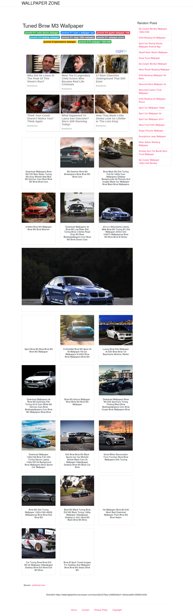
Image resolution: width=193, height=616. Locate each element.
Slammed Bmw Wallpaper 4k (152, 84)
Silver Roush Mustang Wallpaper (154, 69)
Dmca (74, 609)
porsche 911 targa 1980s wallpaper (78, 37)
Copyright (117, 609)
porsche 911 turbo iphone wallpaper (42, 32)
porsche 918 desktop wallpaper (44, 37)
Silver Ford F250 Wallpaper (152, 124)
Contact (85, 609)
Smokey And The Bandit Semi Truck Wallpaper (153, 152)
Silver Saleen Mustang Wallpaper (149, 144)
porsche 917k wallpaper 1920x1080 (95, 41)
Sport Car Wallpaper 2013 (151, 119)
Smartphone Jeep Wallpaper (152, 136)
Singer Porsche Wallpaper (151, 130)
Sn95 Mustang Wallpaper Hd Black (152, 77)
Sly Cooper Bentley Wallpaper (153, 63)
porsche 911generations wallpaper (60, 41)
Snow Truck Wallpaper (149, 57)
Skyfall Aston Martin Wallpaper (153, 52)
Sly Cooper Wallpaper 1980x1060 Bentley (149, 161)
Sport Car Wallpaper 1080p (152, 107)
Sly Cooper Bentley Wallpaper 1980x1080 (153, 30)
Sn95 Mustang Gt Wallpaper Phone (152, 100)
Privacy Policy (101, 609)
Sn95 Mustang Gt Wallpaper (152, 37)
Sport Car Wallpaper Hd (150, 113)
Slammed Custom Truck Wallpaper (150, 91)
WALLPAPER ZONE (41, 3)
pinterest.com (38, 585)
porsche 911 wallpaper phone (110, 37)
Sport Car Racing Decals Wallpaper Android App (150, 45)
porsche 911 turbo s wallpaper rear (78, 32)
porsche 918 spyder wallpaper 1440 (113, 32)
